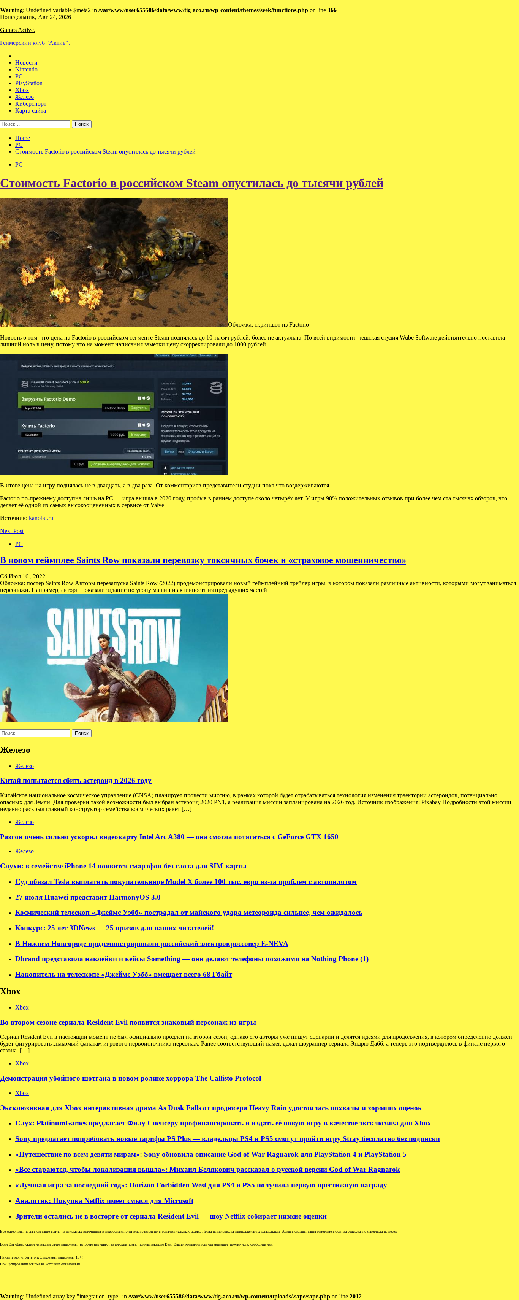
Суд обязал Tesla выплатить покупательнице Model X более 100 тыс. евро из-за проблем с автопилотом (186, 882)
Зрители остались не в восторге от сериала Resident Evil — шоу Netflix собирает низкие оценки (171, 1216)
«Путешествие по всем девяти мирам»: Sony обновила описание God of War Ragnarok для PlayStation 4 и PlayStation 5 (211, 1154)
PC (19, 76)
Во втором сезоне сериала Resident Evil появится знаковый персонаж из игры (128, 1022)
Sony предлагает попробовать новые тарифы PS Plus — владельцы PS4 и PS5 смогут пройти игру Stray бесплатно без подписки (227, 1139)
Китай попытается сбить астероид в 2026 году (76, 780)
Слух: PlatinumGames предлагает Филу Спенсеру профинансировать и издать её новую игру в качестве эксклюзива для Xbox (223, 1123)
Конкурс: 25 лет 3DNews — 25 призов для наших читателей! (114, 928)
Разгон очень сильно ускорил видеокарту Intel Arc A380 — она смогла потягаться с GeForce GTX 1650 (169, 837)
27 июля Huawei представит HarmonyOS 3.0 (88, 897)
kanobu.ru (41, 518)
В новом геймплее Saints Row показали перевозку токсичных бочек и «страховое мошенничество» (203, 560)
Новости (26, 62)
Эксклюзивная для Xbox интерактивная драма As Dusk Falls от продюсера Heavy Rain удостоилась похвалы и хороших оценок (211, 1108)
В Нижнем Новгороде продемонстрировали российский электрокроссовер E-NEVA (151, 944)
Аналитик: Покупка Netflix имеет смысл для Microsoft (104, 1201)
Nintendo (26, 69)
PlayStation (29, 83)
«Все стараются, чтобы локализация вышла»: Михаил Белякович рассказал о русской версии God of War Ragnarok (207, 1169)
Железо (24, 97)
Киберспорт (30, 103)
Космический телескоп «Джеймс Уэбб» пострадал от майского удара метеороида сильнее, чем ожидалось (188, 912)
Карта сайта (30, 110)
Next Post (12, 531)
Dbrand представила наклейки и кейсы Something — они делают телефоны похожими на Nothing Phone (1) (192, 959)
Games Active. (17, 30)
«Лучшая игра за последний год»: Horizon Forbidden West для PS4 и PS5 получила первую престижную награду (201, 1185)
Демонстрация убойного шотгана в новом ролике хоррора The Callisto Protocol (130, 1078)
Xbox (22, 90)
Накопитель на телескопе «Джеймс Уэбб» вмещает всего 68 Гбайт (123, 974)
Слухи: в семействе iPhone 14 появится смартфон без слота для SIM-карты (123, 866)
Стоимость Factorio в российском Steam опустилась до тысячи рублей (191, 183)
